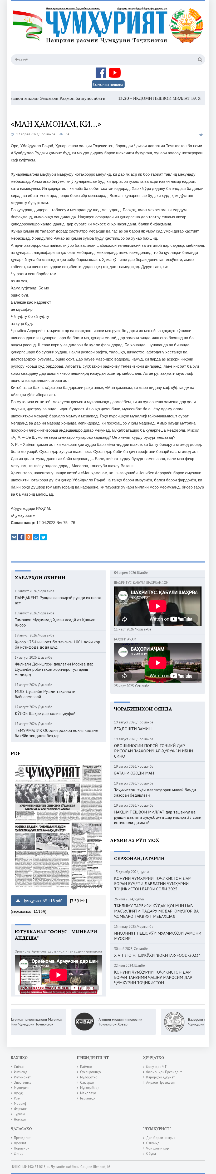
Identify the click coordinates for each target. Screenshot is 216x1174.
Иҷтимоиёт (22, 1077)
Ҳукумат (20, 1143)
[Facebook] (21, 537)
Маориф (20, 1103)
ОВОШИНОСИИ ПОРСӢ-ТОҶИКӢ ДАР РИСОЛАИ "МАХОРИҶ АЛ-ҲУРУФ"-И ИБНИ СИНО (153, 751)
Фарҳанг (20, 1109)
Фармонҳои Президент (164, 1072)
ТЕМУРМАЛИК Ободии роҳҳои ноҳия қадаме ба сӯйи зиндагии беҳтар (56, 733)
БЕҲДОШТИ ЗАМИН (132, 728)
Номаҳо (20, 1119)
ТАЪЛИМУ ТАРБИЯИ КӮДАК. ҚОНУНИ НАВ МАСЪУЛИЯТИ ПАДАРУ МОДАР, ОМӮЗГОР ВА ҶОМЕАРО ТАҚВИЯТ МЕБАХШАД (156, 911)
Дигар (18, 1153)
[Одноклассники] (29, 537)
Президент (22, 1138)
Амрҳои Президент (160, 1082)
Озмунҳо (153, 1143)
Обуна (151, 1153)
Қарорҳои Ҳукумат (160, 1077)
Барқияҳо (87, 1098)
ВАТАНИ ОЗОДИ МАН (134, 773)
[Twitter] (43, 537)
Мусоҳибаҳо (90, 1088)
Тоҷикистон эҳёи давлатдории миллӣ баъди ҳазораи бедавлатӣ (155, 792)
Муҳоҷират (22, 1088)
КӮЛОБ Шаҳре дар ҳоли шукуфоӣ (45, 713)
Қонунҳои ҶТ (156, 1066)
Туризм (19, 1114)
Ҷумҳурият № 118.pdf (41, 900)
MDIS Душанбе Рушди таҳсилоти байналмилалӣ (45, 694)
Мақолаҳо (88, 1093)
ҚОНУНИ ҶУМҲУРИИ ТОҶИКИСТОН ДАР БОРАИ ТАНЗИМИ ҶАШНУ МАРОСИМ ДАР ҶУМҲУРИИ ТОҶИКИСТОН (153, 977)
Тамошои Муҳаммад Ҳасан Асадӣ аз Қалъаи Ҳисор (55, 622)
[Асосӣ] (109, 31)
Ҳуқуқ (18, 1093)
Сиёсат (19, 1066)
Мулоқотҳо (88, 1077)
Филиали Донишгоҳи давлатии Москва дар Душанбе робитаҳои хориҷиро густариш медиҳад (54, 669)
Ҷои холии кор (157, 1148)
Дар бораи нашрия (160, 1138)
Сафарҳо (87, 1082)
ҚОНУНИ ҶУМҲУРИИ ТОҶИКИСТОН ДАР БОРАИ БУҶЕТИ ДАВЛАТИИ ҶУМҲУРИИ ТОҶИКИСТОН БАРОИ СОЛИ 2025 (152, 883)
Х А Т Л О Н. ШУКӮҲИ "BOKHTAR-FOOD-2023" (157, 955)
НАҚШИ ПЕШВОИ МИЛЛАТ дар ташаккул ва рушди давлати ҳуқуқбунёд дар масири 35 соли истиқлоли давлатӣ (157, 817)
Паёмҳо (86, 1066)
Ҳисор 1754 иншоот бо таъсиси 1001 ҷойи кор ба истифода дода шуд (57, 644)
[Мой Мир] (36, 537)
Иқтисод (20, 1072)
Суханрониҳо (90, 1072)
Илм (17, 1098)
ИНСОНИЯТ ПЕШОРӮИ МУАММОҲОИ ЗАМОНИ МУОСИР (157, 935)
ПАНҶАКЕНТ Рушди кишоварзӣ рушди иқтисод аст (58, 600)
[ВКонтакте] (14, 537)
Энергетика (22, 1082)
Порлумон (22, 1148)
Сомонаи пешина (108, 84)
